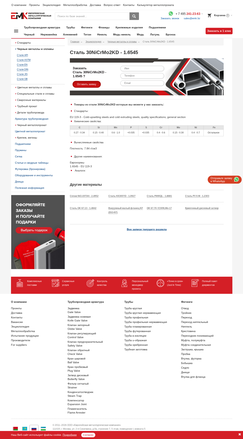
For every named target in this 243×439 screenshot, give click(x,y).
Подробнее (70, 434)
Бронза (170, 34)
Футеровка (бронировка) (30, 169)
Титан (87, 34)
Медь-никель (122, 34)
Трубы (70, 27)
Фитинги (86, 27)
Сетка (18, 156)
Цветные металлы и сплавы (34, 87)
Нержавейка (49, 34)
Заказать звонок (170, 18)
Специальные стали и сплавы (35, 93)
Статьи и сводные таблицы (31, 162)
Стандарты (24, 42)
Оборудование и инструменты (34, 175)
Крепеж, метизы (27, 137)
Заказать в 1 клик (219, 30)
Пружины (20, 150)
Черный (29, 34)
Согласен (88, 435)
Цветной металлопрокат (30, 131)
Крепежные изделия (129, 27)
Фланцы (104, 27)
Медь (140, 34)
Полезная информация (29, 187)
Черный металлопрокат (32, 125)
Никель (102, 34)
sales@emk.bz (192, 18)
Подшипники (157, 27)
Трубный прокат (27, 106)
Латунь (155, 34)
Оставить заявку (86, 84)
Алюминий (70, 34)
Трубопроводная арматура (42, 27)
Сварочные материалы (31, 99)
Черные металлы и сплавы (35, 48)
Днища (19, 181)
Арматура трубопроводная (31, 118)
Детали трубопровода (30, 112)
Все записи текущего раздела (147, 229)
